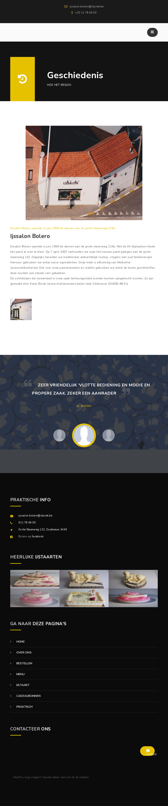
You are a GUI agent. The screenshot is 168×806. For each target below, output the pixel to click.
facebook (37, 536)
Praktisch (24, 707)
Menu (20, 674)
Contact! (151, 754)
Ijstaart (22, 685)
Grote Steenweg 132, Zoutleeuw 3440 (42, 529)
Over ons (23, 652)
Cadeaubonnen (28, 696)
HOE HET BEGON (59, 85)
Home (20, 642)
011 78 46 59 (27, 522)
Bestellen (23, 663)
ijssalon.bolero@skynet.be (35, 515)
